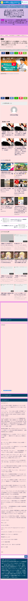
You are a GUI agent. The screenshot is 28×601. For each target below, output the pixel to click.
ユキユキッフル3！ (5, 520)
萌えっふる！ (4, 522)
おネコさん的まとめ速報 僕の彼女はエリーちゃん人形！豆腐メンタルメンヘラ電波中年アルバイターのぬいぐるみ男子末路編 (13, 407)
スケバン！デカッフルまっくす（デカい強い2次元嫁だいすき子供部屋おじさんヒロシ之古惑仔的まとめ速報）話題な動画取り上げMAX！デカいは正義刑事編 (14, 493)
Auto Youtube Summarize (13, 73)
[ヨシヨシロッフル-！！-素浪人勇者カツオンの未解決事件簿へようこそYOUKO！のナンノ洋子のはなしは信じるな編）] (13, 502)
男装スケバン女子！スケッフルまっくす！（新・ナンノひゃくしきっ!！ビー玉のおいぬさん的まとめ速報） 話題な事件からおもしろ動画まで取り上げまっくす (13, 456)
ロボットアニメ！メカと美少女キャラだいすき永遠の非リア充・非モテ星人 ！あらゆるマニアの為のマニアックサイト (13, 462)
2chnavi (3, 324)
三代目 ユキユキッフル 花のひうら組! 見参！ (11, 544)
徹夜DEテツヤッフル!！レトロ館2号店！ (10, 534)
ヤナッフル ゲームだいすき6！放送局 (9, 539)
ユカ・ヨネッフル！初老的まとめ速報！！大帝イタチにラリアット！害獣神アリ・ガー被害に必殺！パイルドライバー (13, 481)
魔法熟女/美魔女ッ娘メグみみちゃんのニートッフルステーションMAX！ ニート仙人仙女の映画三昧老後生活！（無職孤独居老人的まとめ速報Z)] (13, 430)
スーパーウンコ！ (5, 439)
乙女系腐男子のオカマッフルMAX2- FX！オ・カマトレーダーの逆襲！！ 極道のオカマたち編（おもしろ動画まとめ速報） (13, 436)
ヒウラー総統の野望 (5, 541)
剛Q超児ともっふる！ (6, 536)
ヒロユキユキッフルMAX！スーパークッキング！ (11, 531)
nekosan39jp (14, 115)
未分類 (2, 160)
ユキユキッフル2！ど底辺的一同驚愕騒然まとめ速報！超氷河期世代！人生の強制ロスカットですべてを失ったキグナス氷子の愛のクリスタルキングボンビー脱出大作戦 (14, 512)
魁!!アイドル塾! (4, 546)
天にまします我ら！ (5, 525)
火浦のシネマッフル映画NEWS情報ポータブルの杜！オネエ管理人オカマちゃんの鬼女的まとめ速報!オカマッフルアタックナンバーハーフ (13, 476)
